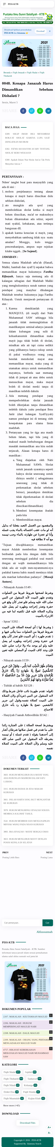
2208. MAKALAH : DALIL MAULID (21, 1033)
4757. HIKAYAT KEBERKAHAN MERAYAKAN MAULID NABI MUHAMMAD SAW (26, 1053)
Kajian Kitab (36, 1098)
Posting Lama (47, 857)
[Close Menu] (50, 31)
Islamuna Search (34, 1144)
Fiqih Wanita (31, 1092)
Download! (41, 31)
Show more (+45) (11, 1105)
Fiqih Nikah (11, 1085)
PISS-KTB (8, 942)
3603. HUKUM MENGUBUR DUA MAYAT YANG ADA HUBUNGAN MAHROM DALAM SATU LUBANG (26, 778)
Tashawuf (34, 1078)
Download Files (27, 1123)
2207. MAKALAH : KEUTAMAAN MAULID (25, 1016)
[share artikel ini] (23, 111)
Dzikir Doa (11, 1092)
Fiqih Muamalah (13, 1098)
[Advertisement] (27, 891)
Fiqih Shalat (12, 1072)
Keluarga (30, 1085)
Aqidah (30, 1072)
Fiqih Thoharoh (13, 1078)
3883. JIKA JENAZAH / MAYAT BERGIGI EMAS (26, 832)
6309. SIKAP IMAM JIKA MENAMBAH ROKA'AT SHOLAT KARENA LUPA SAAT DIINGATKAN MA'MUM (27, 138)
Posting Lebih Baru (10, 857)
